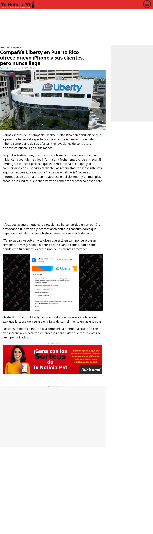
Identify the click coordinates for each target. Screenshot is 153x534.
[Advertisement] (71, 26)
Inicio (2, 47)
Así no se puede (14, 47)
